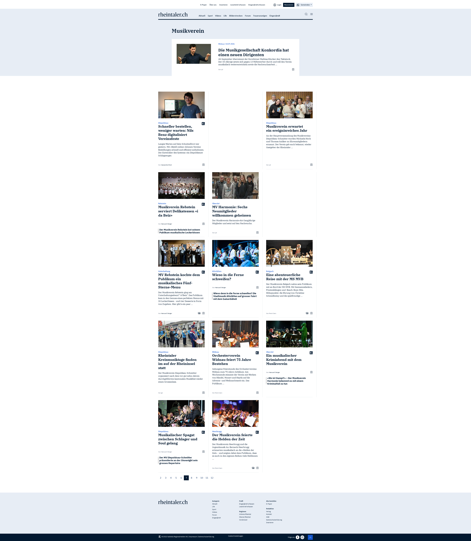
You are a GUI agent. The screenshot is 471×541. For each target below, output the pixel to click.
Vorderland (243, 520)
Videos (218, 15)
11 (207, 477)
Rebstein (162, 203)
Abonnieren (288, 5)
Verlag (268, 511)
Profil (241, 501)
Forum (248, 15)
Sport (210, 15)
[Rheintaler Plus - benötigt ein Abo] (203, 123)
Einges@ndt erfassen (256, 5)
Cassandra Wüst (166, 165)
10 (201, 477)
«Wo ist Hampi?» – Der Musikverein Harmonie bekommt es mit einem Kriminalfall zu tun (286, 380)
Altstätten (216, 271)
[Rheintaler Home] (173, 14)
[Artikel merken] (292, 69)
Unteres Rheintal (245, 514)
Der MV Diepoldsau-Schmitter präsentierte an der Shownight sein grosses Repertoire (178, 460)
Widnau (215, 352)
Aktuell (202, 15)
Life (225, 15)
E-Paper (203, 5)
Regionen (242, 511)
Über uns (212, 5)
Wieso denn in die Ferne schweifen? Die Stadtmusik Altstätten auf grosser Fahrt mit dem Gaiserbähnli (235, 296)
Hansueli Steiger (166, 224)
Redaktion (270, 509)
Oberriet (216, 203)
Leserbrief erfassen (238, 5)
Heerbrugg (217, 431)
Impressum (193, 537)
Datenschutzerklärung (274, 520)
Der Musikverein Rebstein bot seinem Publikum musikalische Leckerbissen (179, 231)
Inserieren (223, 5)
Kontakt (269, 514)
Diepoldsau (163, 123)
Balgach (270, 271)
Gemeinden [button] (305, 5)
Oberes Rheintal (245, 517)
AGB (267, 517)
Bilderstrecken (235, 15)
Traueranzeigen (260, 15)
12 (212, 477)
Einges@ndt (274, 15)
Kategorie (215, 501)
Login (279, 5)
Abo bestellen (271, 501)
